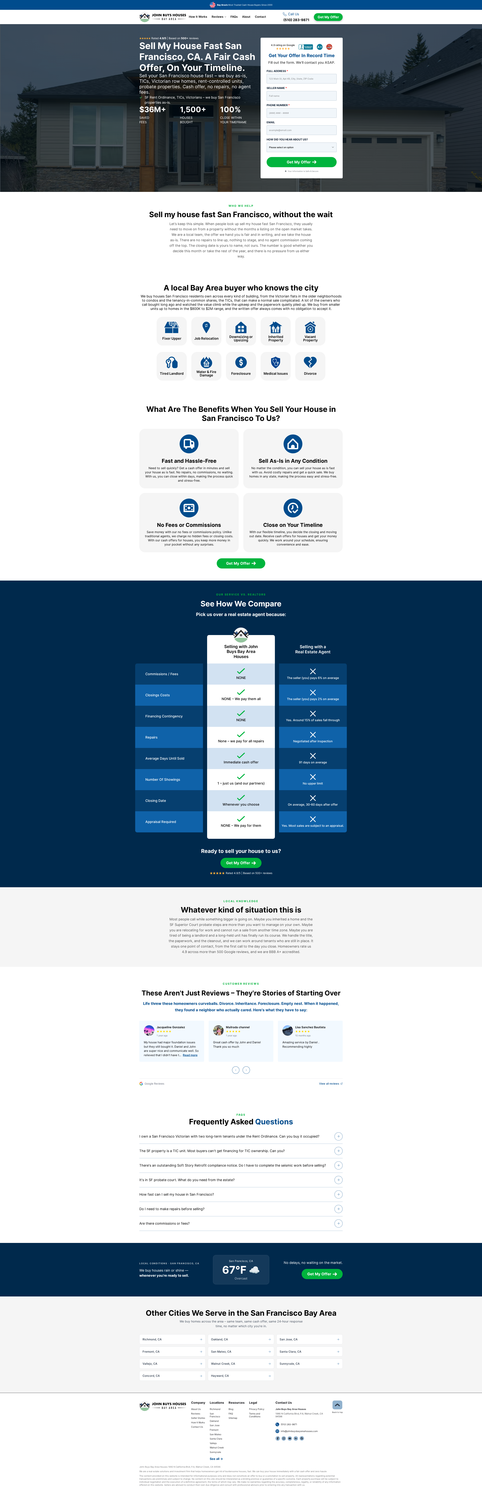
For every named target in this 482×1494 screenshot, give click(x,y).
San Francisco (215, 1415)
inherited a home (285, 919)
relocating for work (197, 930)
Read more (190, 1055)
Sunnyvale (215, 1452)
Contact (260, 16)
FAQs (234, 16)
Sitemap (233, 1418)
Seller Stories (198, 1418)
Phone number (278, 105)
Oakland (214, 1421)
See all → (216, 1459)
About (246, 16)
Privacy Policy (256, 1409)
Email (271, 122)
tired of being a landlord (188, 935)
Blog (231, 1409)
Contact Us (197, 1426)
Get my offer (238, 563)
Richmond (215, 1409)
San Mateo (215, 1434)
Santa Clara (216, 1438)
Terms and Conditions (254, 1415)
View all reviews (329, 1083)
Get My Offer (328, 17)
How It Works (198, 16)
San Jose (215, 1425)
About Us (196, 1409)
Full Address (277, 71)
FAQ (231, 1413)
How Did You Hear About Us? (287, 139)
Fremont (214, 1429)
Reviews (217, 16)
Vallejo (213, 1443)
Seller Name (277, 88)
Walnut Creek (217, 1447)
